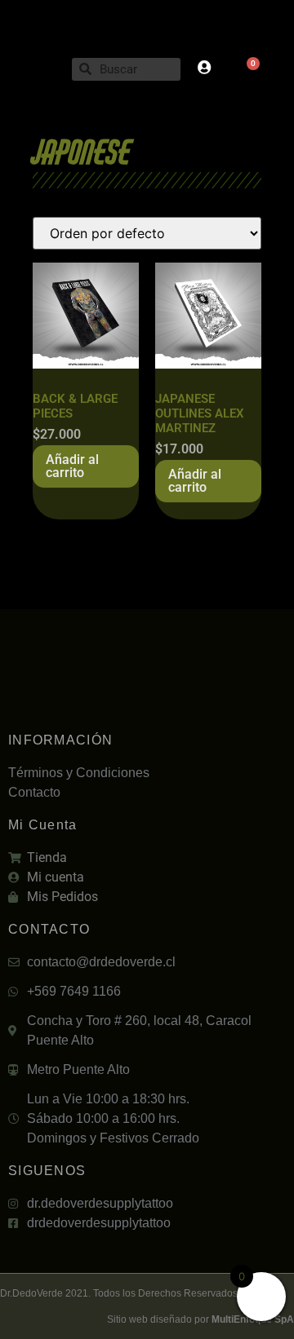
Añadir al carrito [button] (72, 466)
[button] (35, 68)
